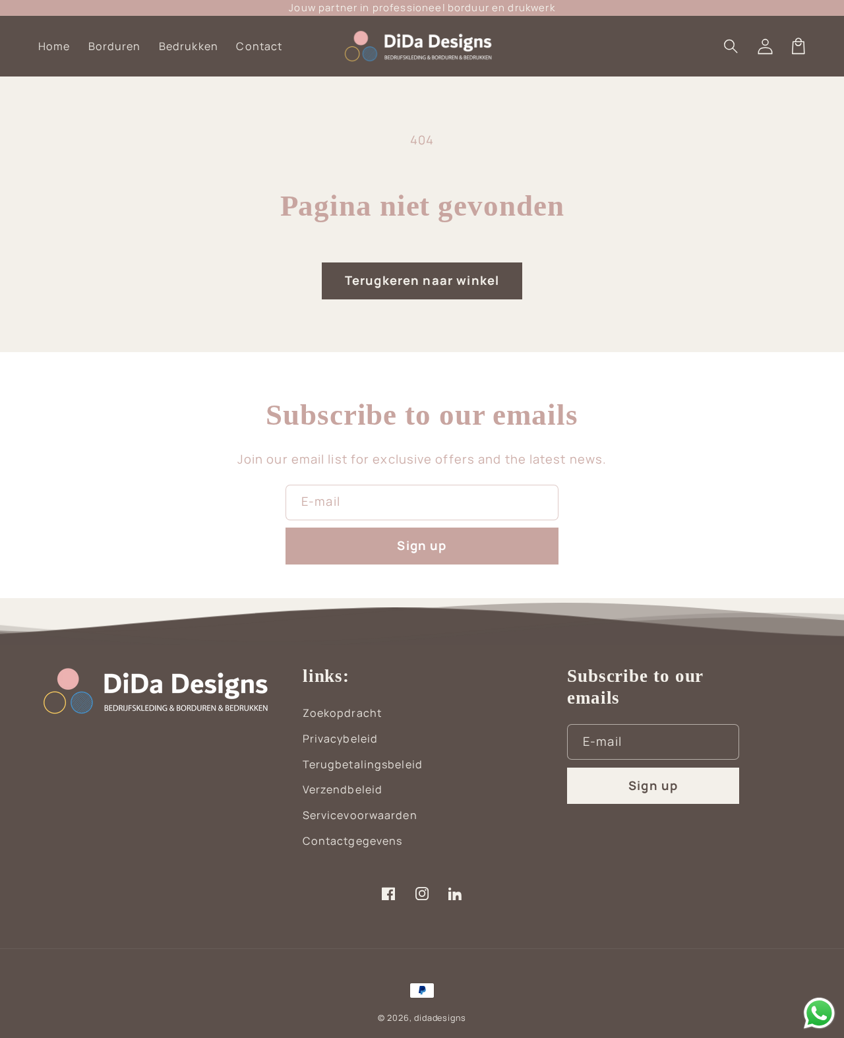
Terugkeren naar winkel (422, 280)
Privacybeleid (340, 738)
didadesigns (440, 1017)
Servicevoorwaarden (360, 815)
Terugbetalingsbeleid (363, 764)
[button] (732, 46)
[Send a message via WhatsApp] (819, 1013)
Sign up (421, 545)
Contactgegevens (353, 841)
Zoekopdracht (342, 713)
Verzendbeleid (342, 789)
